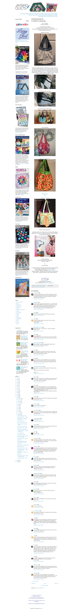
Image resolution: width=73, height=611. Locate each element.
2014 (17, 392)
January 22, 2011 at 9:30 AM (38, 339)
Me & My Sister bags (45, 197)
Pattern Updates (48, 15)
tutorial (17, 323)
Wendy (35, 528)
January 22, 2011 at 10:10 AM (39, 363)
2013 (17, 394)
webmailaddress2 (37, 418)
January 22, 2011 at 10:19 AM (39, 400)
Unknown (35, 504)
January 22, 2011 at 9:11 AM (38, 309)
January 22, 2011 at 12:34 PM (39, 470)
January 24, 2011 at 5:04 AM (38, 553)
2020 (17, 383)
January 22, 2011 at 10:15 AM (39, 393)
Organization (19, 439)
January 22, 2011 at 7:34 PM (38, 501)
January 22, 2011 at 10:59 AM (39, 415)
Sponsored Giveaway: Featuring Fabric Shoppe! (24, 367)
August (18, 404)
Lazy (42, 233)
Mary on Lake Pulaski (37, 342)
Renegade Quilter (37, 473)
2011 (17, 397)
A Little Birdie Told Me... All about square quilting (22, 450)
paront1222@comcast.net (38, 366)
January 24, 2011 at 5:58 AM (38, 561)
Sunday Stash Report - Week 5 (22, 417)
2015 (17, 391)
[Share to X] (50, 285)
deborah (35, 424)
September (19, 402)
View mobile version (45, 585)
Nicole (35, 318)
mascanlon (36, 302)
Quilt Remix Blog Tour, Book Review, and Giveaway (22, 442)
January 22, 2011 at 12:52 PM (39, 485)
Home (45, 583)
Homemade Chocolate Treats (22, 426)
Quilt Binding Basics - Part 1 (22, 415)
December (19, 398)
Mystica (35, 497)
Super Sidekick (41, 13)
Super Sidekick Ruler (22, 163)
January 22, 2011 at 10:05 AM (39, 354)
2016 (17, 389)
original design (18, 318)
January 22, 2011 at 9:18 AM (38, 315)
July (18, 405)
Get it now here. (23, 297)
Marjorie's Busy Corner (38, 327)
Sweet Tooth (19, 454)
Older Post (56, 583)
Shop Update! (19, 443)
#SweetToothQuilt (18, 248)
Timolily (35, 456)
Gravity (17, 303)
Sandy (35, 481)
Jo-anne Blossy (36, 510)
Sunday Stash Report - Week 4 (22, 427)
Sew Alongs (40, 16)
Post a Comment (35, 581)
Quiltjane (35, 465)
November (45, 71)
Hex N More (22, 13)
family (17, 316)
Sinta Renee (36, 564)
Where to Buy (46, 16)
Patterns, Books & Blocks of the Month (36, 15)
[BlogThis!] (49, 285)
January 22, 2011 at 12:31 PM (39, 461)
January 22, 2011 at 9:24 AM (38, 323)
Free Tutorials (55, 15)
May (18, 408)
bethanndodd (36, 410)
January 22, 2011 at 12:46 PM (39, 478)
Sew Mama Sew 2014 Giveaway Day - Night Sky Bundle (24, 351)
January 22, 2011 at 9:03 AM (38, 298)
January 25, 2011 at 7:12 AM (38, 579)
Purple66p (35, 573)
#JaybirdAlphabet (18, 221)
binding (17, 314)
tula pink (17, 322)
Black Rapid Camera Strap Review (23, 445)
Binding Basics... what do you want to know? (22, 419)
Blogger (41, 608)
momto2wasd (36, 438)
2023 (17, 379)
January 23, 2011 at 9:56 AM (38, 532)
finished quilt (18, 317)
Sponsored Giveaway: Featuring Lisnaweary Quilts (22, 456)
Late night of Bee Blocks (21, 434)
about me (18, 313)
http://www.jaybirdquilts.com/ (49, 282)
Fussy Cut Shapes (18, 95)
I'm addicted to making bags (22, 429)
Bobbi (35, 358)
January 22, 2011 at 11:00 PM (39, 514)
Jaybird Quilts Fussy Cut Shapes (51, 13)
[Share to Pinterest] (52, 285)
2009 (17, 461)
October (18, 401)
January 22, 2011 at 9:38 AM (38, 346)
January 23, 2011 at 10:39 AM (39, 541)
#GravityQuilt (22, 69)
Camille (35, 396)
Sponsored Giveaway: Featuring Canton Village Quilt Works (24, 343)
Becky (35, 312)
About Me (52, 16)
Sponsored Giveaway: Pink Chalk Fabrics (24, 360)
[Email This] (48, 285)
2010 (17, 460)
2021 (17, 382)
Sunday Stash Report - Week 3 (22, 438)
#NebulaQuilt (22, 194)
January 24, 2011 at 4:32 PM (38, 569)
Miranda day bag (45, 193)
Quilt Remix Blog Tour (21, 446)
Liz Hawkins (36, 292)
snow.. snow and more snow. (22, 422)
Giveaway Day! (19, 330)
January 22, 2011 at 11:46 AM (39, 434)
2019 (17, 385)
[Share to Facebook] (51, 285)
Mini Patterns (18, 307)
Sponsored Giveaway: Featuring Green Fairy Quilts (22, 436)
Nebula (17, 308)
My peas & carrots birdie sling (45, 158)
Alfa (34, 556)
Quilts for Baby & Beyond (20, 309)
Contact (56, 16)
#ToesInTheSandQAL (19, 132)
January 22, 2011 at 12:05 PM (39, 453)
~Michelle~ (36, 446)
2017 (17, 388)
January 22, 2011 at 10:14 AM (39, 373)
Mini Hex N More (33, 13)
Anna (35, 545)
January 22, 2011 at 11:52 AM (39, 443)
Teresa (35, 334)
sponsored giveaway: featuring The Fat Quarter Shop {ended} (24, 336)
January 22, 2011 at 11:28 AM (39, 428)
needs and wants (52, 270)
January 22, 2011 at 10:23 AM (39, 406)
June (18, 407)
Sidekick (27, 13)
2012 (17, 395)
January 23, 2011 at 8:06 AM (38, 525)
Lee (34, 535)
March (18, 411)
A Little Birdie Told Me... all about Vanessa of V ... (22, 431)
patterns (17, 319)
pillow (17, 321)
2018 (17, 386)
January (18, 414)
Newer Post (33, 583)
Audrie (35, 385)
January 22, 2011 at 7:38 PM (38, 507)
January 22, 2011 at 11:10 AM (39, 421)
